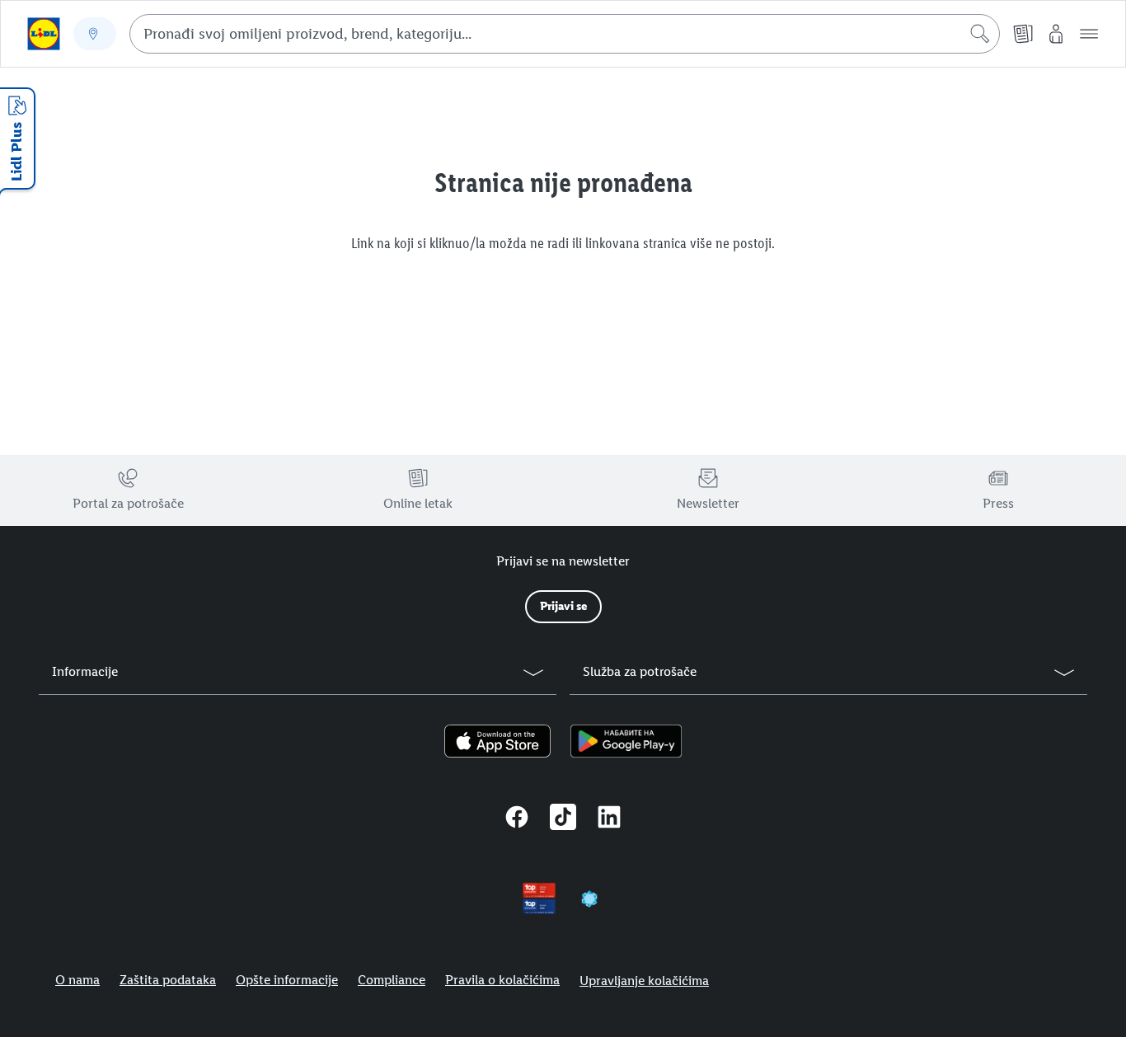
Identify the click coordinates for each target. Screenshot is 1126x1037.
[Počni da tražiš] (980, 34)
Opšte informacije (287, 980)
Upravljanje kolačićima (644, 980)
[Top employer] (539, 898)
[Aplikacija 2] (626, 741)
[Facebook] (517, 819)
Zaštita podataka (168, 980)
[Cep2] (589, 898)
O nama (77, 980)
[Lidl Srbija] (43, 33)
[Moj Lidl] (1056, 34)
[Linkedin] (609, 819)
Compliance (391, 980)
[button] (1089, 34)
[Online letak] (1023, 34)
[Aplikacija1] (497, 741)
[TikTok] (563, 819)
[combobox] (564, 34)
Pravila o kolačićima (502, 980)
